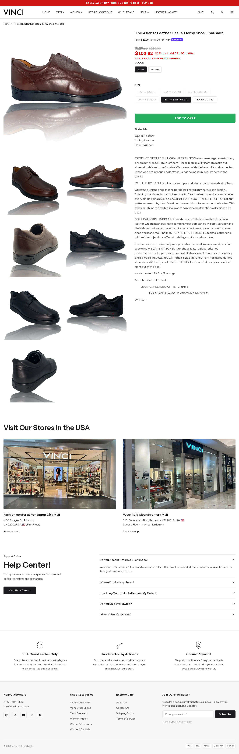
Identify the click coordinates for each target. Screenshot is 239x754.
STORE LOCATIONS (100, 12)
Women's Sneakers (81, 724)
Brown (155, 69)
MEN (59, 12)
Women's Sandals (80, 729)
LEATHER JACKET (166, 12)
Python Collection (80, 702)
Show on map (11, 531)
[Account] (222, 12)
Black (141, 69)
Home (6, 23)
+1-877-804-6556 (13, 701)
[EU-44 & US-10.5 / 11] (176, 99)
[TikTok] (15, 715)
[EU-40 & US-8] (147, 91)
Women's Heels (78, 718)
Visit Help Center (20, 590)
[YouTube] (23, 715)
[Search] (212, 12)
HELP (143, 12)
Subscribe (225, 714)
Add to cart (185, 118)
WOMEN (75, 12)
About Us (121, 702)
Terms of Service (126, 718)
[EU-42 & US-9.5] (198, 91)
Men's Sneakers (78, 713)
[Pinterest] (40, 715)
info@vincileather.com (16, 706)
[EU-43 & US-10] (147, 99)
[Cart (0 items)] (232, 12)
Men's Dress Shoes (80, 707)
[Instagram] (6, 715)
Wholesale (126, 12)
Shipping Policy (125, 713)
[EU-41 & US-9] (172, 91)
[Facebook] (32, 715)
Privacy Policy (184, 721)
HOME (46, 12)
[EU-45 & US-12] (205, 99)
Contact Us (122, 707)
